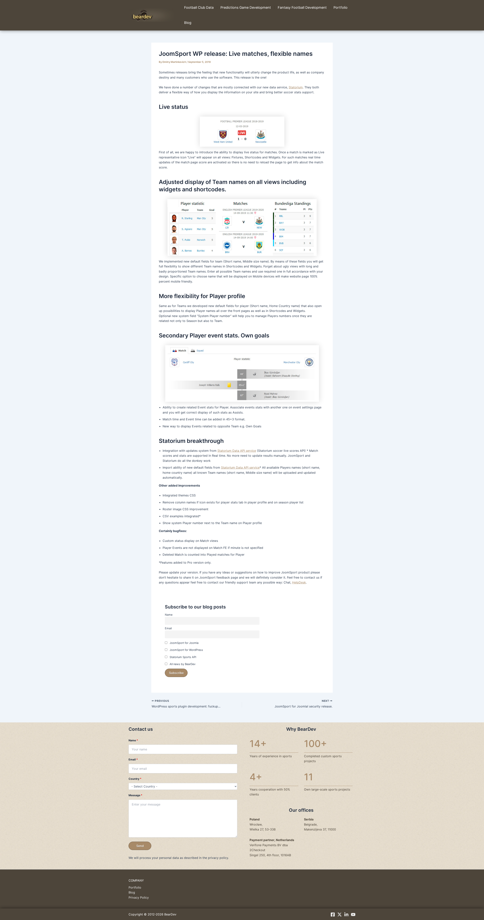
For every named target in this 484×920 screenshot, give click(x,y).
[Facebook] (332, 914)
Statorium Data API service (236, 451)
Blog (187, 23)
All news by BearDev (182, 664)
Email (168, 628)
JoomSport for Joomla (184, 642)
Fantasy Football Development (302, 7)
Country (135, 778)
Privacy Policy (139, 897)
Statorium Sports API (182, 657)
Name (168, 614)
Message (135, 795)
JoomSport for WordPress (186, 649)
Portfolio (340, 7)
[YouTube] (353, 914)
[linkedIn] (346, 914)
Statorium (296, 87)
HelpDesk (299, 582)
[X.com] (339, 914)
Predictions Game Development (245, 7)
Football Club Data (199, 7)
